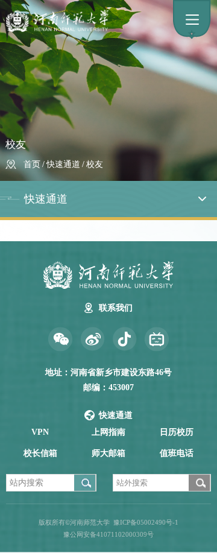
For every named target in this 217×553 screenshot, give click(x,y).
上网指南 (108, 432)
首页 (32, 164)
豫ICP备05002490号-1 (145, 522)
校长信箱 (40, 453)
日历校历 (176, 432)
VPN (40, 432)
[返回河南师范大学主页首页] (108, 21)
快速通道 (63, 164)
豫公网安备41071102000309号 (108, 534)
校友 (94, 164)
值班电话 (176, 453)
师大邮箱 (108, 453)
